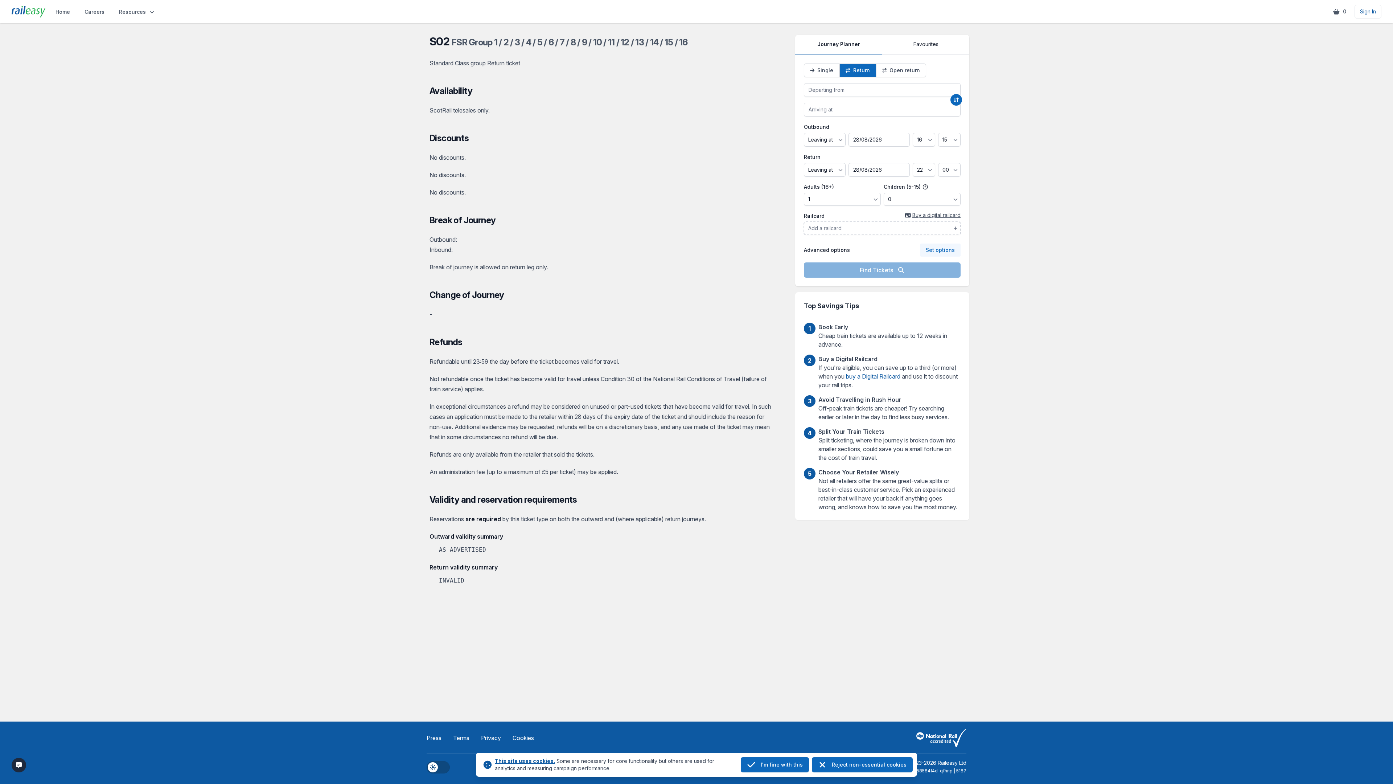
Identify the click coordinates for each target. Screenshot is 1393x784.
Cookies (523, 738)
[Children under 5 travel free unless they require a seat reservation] (925, 187)
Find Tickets (877, 270)
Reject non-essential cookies (869, 764)
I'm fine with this (782, 764)
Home (63, 12)
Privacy (491, 738)
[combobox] (882, 90)
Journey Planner (838, 44)
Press (434, 738)
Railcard (814, 216)
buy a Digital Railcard (873, 376)
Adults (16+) (819, 187)
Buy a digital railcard (936, 215)
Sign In (1368, 11)
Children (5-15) (903, 187)
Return (812, 157)
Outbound (816, 127)
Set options (940, 250)
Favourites (925, 44)
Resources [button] (132, 12)
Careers (94, 12)
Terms (461, 738)
